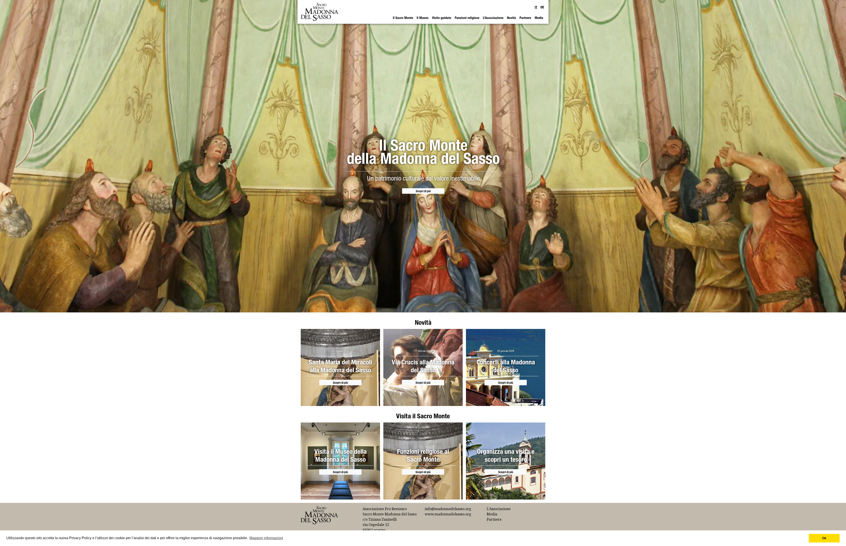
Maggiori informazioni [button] (266, 538)
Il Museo (423, 18)
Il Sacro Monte (403, 18)
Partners (525, 18)
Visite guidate (441, 18)
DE (542, 7)
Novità (511, 18)
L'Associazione (493, 18)
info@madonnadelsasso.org (448, 508)
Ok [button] (824, 538)
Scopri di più (423, 191)
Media (539, 18)
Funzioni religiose (467, 18)
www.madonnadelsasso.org (448, 514)
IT (536, 7)
